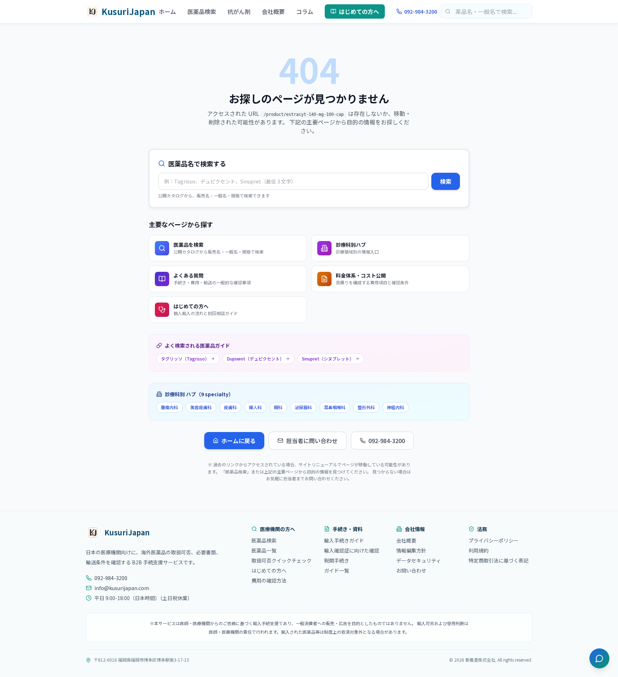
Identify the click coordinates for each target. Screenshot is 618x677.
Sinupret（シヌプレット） (328, 358)
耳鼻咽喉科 (334, 407)
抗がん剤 (238, 11)
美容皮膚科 (201, 407)
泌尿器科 (303, 407)
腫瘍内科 (169, 407)
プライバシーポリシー (494, 540)
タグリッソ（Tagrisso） (185, 358)
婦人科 (255, 407)
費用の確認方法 (268, 580)
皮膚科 (230, 407)
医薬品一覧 (263, 550)
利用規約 (479, 550)
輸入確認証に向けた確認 (351, 550)
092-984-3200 (420, 11)
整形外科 (366, 407)
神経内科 (395, 407)
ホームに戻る (238, 440)
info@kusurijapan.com (121, 588)
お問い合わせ (411, 570)
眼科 (278, 407)
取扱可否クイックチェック (281, 560)
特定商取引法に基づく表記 (499, 560)
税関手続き (336, 560)
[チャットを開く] (599, 658)
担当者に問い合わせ (312, 440)
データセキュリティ (418, 560)
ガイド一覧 (336, 570)
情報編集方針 (411, 550)
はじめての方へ (359, 11)
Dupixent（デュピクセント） (255, 358)
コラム (304, 11)
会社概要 (273, 11)
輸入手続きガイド (344, 540)
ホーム (167, 11)
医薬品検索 (201, 11)
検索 (445, 181)
